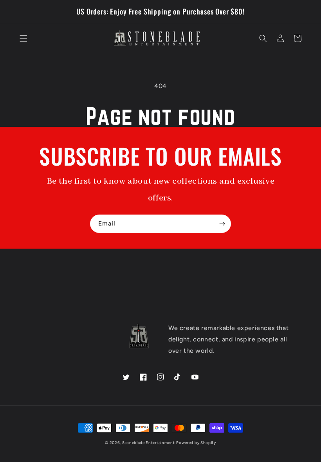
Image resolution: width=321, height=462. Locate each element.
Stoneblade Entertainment (148, 442)
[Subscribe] (222, 224)
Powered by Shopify (196, 442)
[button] (23, 38)
